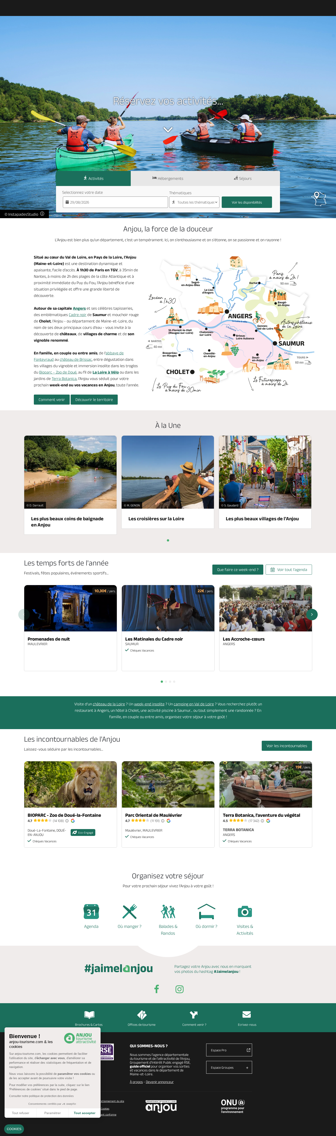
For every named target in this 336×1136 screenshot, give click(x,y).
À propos (136, 1082)
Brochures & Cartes (89, 1024)
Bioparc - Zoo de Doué (58, 372)
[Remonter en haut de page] (326, 1126)
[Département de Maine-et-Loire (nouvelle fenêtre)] (161, 1106)
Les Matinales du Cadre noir (154, 638)
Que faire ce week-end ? (238, 569)
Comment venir (52, 399)
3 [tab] (170, 682)
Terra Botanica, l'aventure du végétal (261, 815)
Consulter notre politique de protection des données (41, 1096)
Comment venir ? (194, 1024)
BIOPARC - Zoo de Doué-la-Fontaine (64, 815)
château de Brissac (76, 359)
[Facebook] (156, 990)
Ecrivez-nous (247, 1024)
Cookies (104, 1108)
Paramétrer (52, 1113)
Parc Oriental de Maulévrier (153, 815)
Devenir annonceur (160, 1082)
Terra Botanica (64, 378)
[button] (14, 1129)
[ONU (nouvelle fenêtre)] (233, 1106)
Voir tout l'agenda (292, 569)
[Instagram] (179, 990)
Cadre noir (77, 314)
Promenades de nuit (49, 638)
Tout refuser (20, 1113)
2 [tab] (166, 682)
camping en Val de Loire (194, 704)
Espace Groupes (222, 1067)
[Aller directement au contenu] (168, 129)
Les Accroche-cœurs (244, 638)
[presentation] (168, 540)
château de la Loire (109, 704)
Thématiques (180, 193)
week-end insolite (149, 704)
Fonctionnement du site (110, 1100)
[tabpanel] (70, 628)
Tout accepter (84, 1113)
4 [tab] (174, 682)
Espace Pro (219, 1050)
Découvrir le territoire (94, 399)
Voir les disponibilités (247, 202)
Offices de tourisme (141, 1024)
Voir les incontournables (287, 745)
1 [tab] (162, 682)
